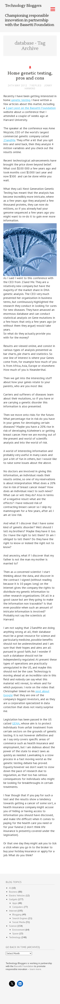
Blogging (16, 914)
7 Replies (35, 85)
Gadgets (13, 899)
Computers (17, 906)
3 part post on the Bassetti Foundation (31, 108)
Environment (18, 929)
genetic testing (20, 100)
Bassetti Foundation (24, 966)
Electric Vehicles (17, 895)
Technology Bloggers (23, 5)
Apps (14, 903)
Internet (13, 910)
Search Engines (20, 918)
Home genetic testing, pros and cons (30, 76)
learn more (35, 969)
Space (15, 933)
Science (13, 925)
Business (13, 891)
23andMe (9, 140)
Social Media (18, 922)
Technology (15, 937)
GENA (16, 723)
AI (10, 887)
